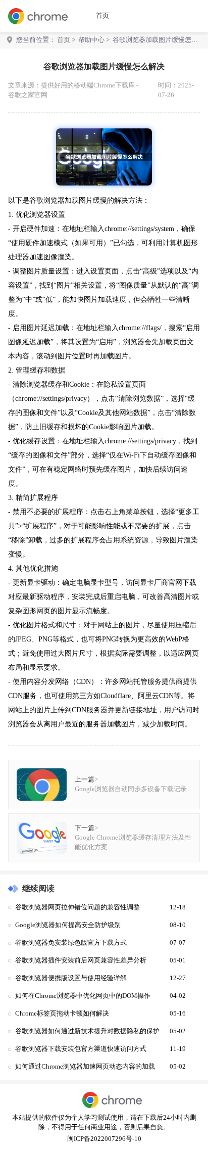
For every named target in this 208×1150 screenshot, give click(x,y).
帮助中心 (91, 39)
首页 (102, 15)
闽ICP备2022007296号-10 (104, 1138)
